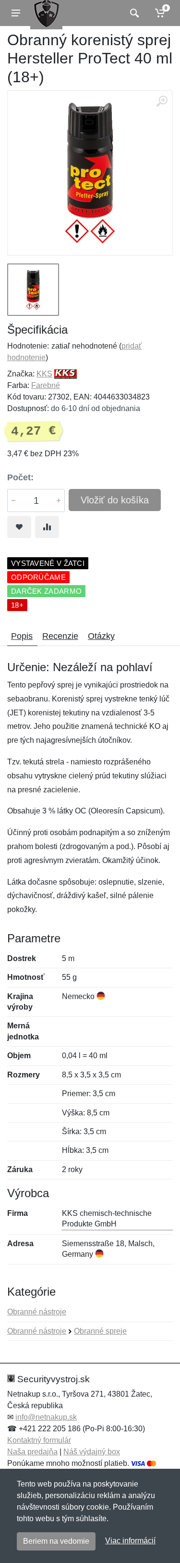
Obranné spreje (100, 1331)
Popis (22, 636)
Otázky (101, 636)
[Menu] (15, 13)
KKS (44, 374)
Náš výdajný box (91, 1452)
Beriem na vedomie (56, 1541)
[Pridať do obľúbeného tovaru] (19, 527)
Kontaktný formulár (39, 1440)
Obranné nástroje (36, 1312)
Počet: (20, 477)
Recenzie (60, 636)
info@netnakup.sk (46, 1417)
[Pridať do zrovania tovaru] (47, 527)
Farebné (45, 385)
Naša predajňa (32, 1452)
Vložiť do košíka (115, 500)
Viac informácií (130, 1541)
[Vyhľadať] (133, 13)
